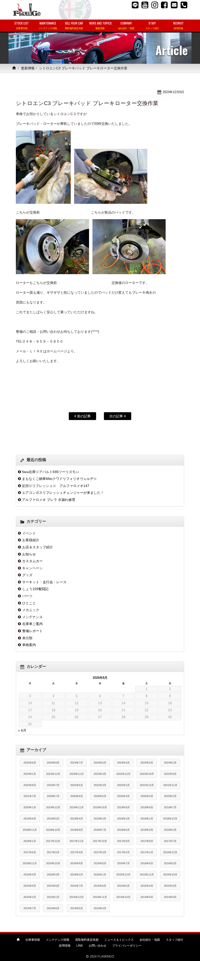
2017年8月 (146, 841)
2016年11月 (30, 863)
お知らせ (29, 554)
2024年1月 (29, 773)
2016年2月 (76, 874)
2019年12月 (53, 807)
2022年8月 (29, 785)
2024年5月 (100, 762)
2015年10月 (170, 874)
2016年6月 (146, 863)
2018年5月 (123, 829)
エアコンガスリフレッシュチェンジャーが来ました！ (63, 493)
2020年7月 (53, 796)
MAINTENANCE (48, 25)
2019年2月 (123, 818)
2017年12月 (53, 841)
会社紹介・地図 (150, 939)
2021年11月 (170, 785)
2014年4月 (100, 908)
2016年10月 (53, 863)
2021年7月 (29, 796)
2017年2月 (123, 852)
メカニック (30, 610)
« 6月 (22, 730)
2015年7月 (76, 885)
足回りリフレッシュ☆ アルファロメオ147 (55, 486)
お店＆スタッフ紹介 (37, 547)
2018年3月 (146, 829)
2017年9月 (123, 841)
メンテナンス (32, 617)
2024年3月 (146, 762)
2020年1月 (29, 807)
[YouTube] (145, 5)
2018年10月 (53, 829)
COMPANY (126, 25)
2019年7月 (170, 807)
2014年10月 (123, 897)
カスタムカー (32, 561)
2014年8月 (170, 897)
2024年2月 (170, 762)
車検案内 (29, 645)
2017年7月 (170, 841)
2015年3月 (170, 885)
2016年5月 (170, 863)
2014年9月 (146, 897)
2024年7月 (76, 762)
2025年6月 (29, 762)
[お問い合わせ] (174, 5)
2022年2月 (123, 785)
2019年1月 (146, 818)
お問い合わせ (97, 945)
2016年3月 (53, 874)
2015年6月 (100, 885)
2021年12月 (147, 785)
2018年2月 (170, 829)
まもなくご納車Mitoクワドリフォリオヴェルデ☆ (59, 479)
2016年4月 (29, 874)
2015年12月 (123, 874)
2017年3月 (100, 852)
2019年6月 (29, 818)
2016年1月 (100, 874)
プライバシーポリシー (126, 945)
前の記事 (83, 416)
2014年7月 (29, 908)
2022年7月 (53, 785)
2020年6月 (76, 796)
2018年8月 (76, 829)
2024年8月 (53, 762)
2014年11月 (100, 897)
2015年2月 (29, 897)
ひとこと (29, 603)
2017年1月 (146, 852)
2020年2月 (170, 796)
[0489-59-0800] (184, 5)
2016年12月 (170, 852)
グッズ (27, 575)
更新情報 (28, 68)
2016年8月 (100, 863)
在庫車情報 (32, 939)
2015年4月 (146, 885)
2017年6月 (29, 852)
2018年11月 (30, 829)
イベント (29, 533)
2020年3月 (146, 796)
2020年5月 (100, 796)
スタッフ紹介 (174, 939)
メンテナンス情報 (57, 939)
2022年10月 (147, 773)
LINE (79, 945)
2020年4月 (123, 796)
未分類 (27, 638)
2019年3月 (100, 818)
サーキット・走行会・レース (44, 582)
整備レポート (32, 631)
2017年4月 (76, 852)
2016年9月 (76, 863)
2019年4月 (76, 818)
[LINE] (135, 5)
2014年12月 (77, 897)
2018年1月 (29, 841)
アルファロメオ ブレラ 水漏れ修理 (48, 500)
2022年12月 (123, 773)
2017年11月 (77, 841)
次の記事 (116, 416)
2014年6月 (53, 908)
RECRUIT (178, 25)
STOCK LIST (21, 25)
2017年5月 (53, 852)
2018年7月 (100, 829)
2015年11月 (147, 874)
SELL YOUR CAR (74, 25)
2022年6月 (76, 785)
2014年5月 (76, 908)
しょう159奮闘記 (35, 589)
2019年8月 (146, 807)
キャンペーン (32, 568)
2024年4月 (123, 762)
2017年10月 (100, 841)
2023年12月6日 (173, 92)
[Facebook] (164, 5)
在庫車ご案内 (32, 624)
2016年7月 (123, 863)
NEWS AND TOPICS (100, 25)
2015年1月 (53, 897)
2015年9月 (29, 885)
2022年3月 (100, 785)
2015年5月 (123, 885)
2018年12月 (170, 818)
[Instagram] (155, 5)
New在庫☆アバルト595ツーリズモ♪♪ (50, 472)
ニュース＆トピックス (119, 939)
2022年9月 (170, 773)
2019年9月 (123, 807)
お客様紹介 (30, 540)
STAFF (152, 25)
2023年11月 (77, 773)
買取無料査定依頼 (87, 939)
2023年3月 (100, 773)
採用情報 (64, 945)
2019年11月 (77, 807)
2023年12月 (53, 773)
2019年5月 (53, 818)
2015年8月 (53, 885)
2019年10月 (100, 807)
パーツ (27, 596)
